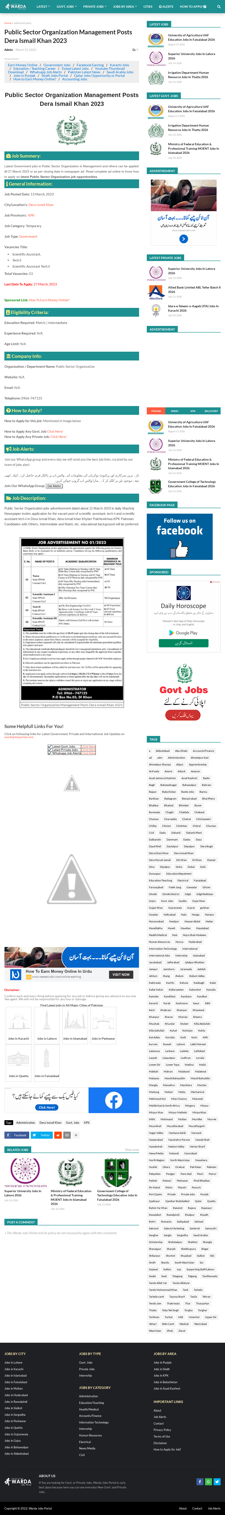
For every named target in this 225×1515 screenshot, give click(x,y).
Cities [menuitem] (147, 6)
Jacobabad (155, 962)
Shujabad (186, 1255)
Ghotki (153, 894)
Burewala (154, 812)
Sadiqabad (183, 1221)
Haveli (171, 928)
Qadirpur (154, 1201)
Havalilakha (155, 928)
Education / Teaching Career (34, 68)
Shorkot (170, 1255)
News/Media (156, 1153)
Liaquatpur (169, 1057)
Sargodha (182, 1235)
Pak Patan (195, 1167)
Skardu (165, 1262)
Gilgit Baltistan (204, 894)
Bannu (203, 791)
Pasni (200, 1173)
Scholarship (156, 1242)
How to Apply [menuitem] (191, 6)
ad (150, 757)
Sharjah (171, 1248)
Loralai (200, 1057)
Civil (151, 832)
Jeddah (201, 969)
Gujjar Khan (156, 907)
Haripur (209, 914)
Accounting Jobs (74, 79)
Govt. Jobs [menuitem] (65, 6)
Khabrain (165, 1010)
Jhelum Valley (197, 976)
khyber (184, 1023)
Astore (168, 771)
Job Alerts (160, 1417)
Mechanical (197, 1092)
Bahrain (206, 785)
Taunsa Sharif (177, 1296)
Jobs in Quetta (13, 1427)
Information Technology (163, 948)
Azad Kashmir (189, 778)
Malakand (184, 1071)
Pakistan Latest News (84, 72)
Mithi (152, 1119)
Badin (206, 778)
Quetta (211, 1201)
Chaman (154, 819)
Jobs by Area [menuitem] (123, 6)
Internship (181, 955)
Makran (168, 1071)
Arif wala (154, 771)
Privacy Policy (162, 1430)
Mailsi (202, 1064)
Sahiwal (198, 1221)
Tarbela (198, 1289)
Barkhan (154, 798)
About (157, 1410)
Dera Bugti (206, 846)
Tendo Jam (155, 1303)
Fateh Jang (175, 887)
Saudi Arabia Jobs (120, 72)
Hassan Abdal (192, 921)
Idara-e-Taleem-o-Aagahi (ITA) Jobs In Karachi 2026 (193, 308)
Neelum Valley (176, 1146)
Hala (183, 914)
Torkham (154, 1317)
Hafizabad (170, 914)
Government (28, 236)
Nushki (153, 1167)
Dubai (191, 866)
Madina (189, 1064)
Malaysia (154, 1078)
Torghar (202, 1310)
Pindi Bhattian (202, 1180)
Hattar (209, 921)
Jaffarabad (173, 962)
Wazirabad (200, 1324)
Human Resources (159, 941)
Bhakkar (154, 805)
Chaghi (169, 812)
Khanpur (154, 1017)
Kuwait (167, 1044)
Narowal (196, 1132)
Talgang (192, 1276)
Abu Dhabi (181, 750)
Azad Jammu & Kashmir (162, 778)
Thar (188, 1303)
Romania (166, 1221)
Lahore (181, 1044)
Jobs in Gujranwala (16, 1434)
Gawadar (192, 887)
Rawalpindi (173, 1214)
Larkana (169, 1051)
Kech (152, 1010)
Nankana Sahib (177, 1132)
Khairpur (182, 1010)
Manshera (186, 1085)
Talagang (177, 1276)
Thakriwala (173, 1303)
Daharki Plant (194, 832)
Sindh (174, 411)
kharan (169, 1017)
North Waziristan (180, 1160)
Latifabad (199, 1051)
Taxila (193, 1296)
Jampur (153, 969)
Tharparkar (202, 1303)
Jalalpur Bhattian (194, 962)
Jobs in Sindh (162, 1369)
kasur (196, 1003)
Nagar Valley (156, 1132)
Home (7, 23)
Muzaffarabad (175, 1126)
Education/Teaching (160, 880)
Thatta (152, 1310)
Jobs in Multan (13, 1388)
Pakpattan (155, 1173)
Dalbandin (155, 839)
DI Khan (197, 860)
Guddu (183, 901)
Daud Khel (155, 846)
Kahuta (184, 982)
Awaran (195, 771)
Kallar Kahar (156, 989)
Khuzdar (170, 1023)
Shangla (207, 1242)
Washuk (184, 1324)
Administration (22, 23)
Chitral (197, 825)
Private (171, 1194)
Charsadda (170, 819)
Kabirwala (155, 982)
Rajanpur (206, 1208)
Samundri (210, 1228)
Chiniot (166, 825)
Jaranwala (186, 969)
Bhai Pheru (208, 798)
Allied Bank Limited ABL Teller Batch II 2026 (194, 289)
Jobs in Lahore (13, 1362)
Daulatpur (172, 846)
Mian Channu (179, 1098)
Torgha (188, 1310)
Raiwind (177, 1208)
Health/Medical (158, 935)
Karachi (153, 1003)
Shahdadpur (175, 1242)
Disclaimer (160, 1443)
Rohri (152, 1221)
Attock (181, 771)
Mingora (190, 1105)
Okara (166, 1167)
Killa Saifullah (156, 1030)
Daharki (176, 832)
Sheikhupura (188, 1248)
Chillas (153, 825)
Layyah (153, 1057)
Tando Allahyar (181, 1283)
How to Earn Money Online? (34, 79)
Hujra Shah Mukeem (194, 935)
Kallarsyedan (176, 989)
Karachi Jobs (119, 65)
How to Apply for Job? (167, 1449)
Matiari (169, 1092)
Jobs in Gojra (12, 1440)
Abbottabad (163, 750)
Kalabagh (199, 982)
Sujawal (153, 1269)
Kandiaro (186, 996)
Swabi (152, 1276)
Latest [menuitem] (42, 6)
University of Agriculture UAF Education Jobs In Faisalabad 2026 (191, 37)
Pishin (168, 1187)
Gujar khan (198, 901)
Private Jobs (188, 1194)
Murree (211, 1119)
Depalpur (189, 846)
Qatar (198, 1201)
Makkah (153, 1071)
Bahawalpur (189, 785)
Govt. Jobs (72, 1122)
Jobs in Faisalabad (15, 1382)
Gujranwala (175, 907)
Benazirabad (189, 798)
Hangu (196, 914)
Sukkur (167, 1269)
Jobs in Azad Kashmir (167, 1388)
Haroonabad (156, 921)
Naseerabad (156, 1139)
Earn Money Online (22, 65)
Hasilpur (174, 921)
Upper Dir (211, 1317)
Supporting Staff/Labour (200, 1269)
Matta (181, 1092)
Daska (186, 839)
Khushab (154, 1023)
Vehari (152, 1324)
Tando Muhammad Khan (163, 1289)
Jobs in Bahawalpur (16, 1447)
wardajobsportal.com (19, 737)
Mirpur (204, 1105)
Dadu (163, 832)
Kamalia (211, 989)
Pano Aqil (186, 1173)
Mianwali (197, 1098)
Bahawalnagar (168, 785)
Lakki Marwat (198, 1044)
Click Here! (55, 431)
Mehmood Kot (157, 1098)
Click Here (88, 746)
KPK (31, 215)
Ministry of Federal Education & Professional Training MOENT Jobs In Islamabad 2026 (71, 1197)
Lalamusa (154, 1051)
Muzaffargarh (197, 1126)
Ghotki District (170, 894)
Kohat (173, 1030)
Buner (198, 805)
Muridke (197, 1119)
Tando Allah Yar (158, 1283)
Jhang (166, 976)
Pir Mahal (154, 1187)
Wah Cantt (168, 1324)
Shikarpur (154, 1255)
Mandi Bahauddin (175, 1078)
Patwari (167, 1180)
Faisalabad (200, 880)
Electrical (183, 880)
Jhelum (179, 976)
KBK (207, 1003)
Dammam (172, 839)
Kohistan (187, 1030)
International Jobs (159, 955)
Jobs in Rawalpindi (15, 1401)
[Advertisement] (71, 980)
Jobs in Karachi (13, 1369)
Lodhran (186, 1057)
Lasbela (184, 1051)
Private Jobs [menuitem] (93, 6)
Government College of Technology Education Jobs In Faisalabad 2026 (117, 1195)
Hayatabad (202, 928)
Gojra (152, 901)
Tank (185, 1289)
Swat (164, 1276)
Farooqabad (156, 887)
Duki (203, 866)
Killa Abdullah (202, 1023)
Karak (166, 1003)
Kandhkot (169, 996)
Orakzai (180, 1167)
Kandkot (202, 996)
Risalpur (190, 1214)
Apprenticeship (198, 764)
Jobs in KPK (161, 1375)
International (190, 948)
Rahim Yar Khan (158, 1208)
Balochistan (169, 791)
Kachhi (170, 982)
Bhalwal (168, 805)
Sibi (212, 1255)
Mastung (154, 1092)
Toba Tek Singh (170, 1310)
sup (179, 1269)
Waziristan (155, 1330)
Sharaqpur (155, 1248)
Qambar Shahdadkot (177, 1201)
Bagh (152, 785)
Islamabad (199, 955)
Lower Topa (172, 1064)
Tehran (206, 1296)
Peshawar (182, 1180)
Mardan (202, 1085)
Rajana (192, 1208)
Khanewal (198, 1010)
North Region (157, 1160)
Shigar (205, 1248)
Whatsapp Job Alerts (46, 72)
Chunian (211, 825)
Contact (159, 1423)
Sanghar (153, 1235)
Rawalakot (155, 1214)
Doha (179, 866)
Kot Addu (154, 1037)
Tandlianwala (209, 1276)
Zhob (170, 1330)
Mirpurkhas (199, 1112)
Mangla (153, 1085)
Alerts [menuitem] (167, 6)
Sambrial (195, 1228)
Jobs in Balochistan (165, 1382)
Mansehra (169, 1085)
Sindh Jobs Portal (55, 75)
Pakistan (211, 1167)
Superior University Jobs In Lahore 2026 (22, 1193)
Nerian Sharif (197, 1146)
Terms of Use (162, 1436)
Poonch (196, 1187)
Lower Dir (154, 1064)
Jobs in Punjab (24, 75)
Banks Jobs (187, 791)
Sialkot (201, 1255)
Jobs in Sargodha (14, 1414)
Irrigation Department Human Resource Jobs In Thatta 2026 (188, 75)
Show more (132, 1149)
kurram (153, 1044)
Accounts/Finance (203, 750)
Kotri (194, 1037)
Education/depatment (178, 873)
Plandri (182, 1187)
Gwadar (153, 914)
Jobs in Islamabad (15, 1375)
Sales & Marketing (174, 1228)
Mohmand (167, 1119)
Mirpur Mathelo (178, 1112)
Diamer (211, 860)
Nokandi (174, 1153)
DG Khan (181, 860)
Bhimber (184, 805)
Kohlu (201, 1030)
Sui (201, 1262)
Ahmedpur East (200, 757)
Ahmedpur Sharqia (160, 764)
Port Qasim (155, 1194)
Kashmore (182, 1003)
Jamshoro (169, 969)
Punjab (156, 411)
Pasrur (212, 1173)
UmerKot (194, 1317)
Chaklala (184, 812)
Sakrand (153, 1228)
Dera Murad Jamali (160, 860)
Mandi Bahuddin (200, 1078)
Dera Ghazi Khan (159, 853)
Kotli (183, 1037)
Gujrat (191, 907)
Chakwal (199, 812)
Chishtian (181, 825)
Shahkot (192, 1242)
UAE (180, 1317)
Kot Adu (170, 1037)
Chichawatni (203, 819)
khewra (197, 1017)
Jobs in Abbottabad (16, 1453)
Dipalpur (165, 866)
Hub (174, 935)
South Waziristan (184, 1262)
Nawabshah (156, 1146)
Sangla (167, 1235)
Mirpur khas (156, 1112)
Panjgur (170, 1173)
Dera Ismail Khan (41, 205)
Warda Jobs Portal (40, 1508)
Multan (182, 1119)
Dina (151, 866)
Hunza (179, 941)
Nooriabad (190, 1153)
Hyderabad (195, 941)
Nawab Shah (202, 1139)
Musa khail (155, 1126)
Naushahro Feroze (179, 1139)
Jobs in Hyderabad (16, 1395)
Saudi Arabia (200, 1235)
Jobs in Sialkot (13, 1408)
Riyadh (204, 1214)
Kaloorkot (195, 989)
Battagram (170, 798)
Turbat (168, 1317)
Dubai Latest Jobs (75, 68)
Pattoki (153, 1180)
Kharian (183, 1017)
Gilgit (188, 894)
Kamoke (153, 996)
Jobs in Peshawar (15, 1421)
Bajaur (153, 791)
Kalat (213, 982)
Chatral (186, 819)
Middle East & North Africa (164, 1105)
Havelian (186, 928)
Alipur (179, 764)
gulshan (204, 907)
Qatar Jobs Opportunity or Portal (99, 75)
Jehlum (153, 976)
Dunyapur (155, 873)
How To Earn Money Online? (49, 300)
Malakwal (200, 1071)
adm (159, 757)
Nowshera (201, 1160)
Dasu (199, 839)
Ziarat (181, 1330)
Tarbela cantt (156, 1296)
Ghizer (206, 887)
